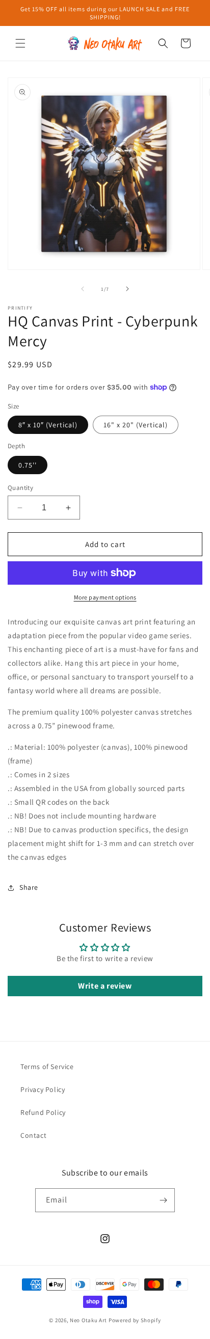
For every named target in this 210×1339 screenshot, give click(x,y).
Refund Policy (43, 1112)
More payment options (105, 597)
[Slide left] (82, 289)
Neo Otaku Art (88, 1320)
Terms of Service (47, 1066)
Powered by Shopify (135, 1320)
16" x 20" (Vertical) (135, 424)
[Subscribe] (163, 1200)
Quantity (20, 487)
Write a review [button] (105, 985)
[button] (20, 43)
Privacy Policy (42, 1089)
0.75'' (27, 465)
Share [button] (28, 887)
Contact (33, 1135)
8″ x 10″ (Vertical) (47, 424)
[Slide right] (127, 289)
